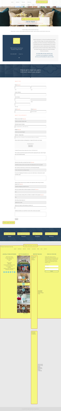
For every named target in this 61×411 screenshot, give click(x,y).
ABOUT (12, 2)
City (15, 101)
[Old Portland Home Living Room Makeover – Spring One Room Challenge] (34, 367)
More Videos (25, 313)
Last (31, 89)
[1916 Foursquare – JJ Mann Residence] (23, 268)
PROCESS (23, 2)
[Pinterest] (15, 57)
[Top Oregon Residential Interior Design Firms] (34, 292)
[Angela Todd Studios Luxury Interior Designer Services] (42, 1)
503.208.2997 (13, 54)
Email (9, 260)
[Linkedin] (17, 57)
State (32, 101)
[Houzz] (12, 272)
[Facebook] (4, 272)
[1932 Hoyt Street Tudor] (23, 277)
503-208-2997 (9, 259)
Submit (16, 219)
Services (17, 2)
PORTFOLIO (29, 2)
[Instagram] (6, 272)
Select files (30, 145)
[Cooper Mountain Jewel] (23, 308)
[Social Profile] (14, 272)
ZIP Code (16, 106)
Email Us (21, 54)
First (15, 89)
